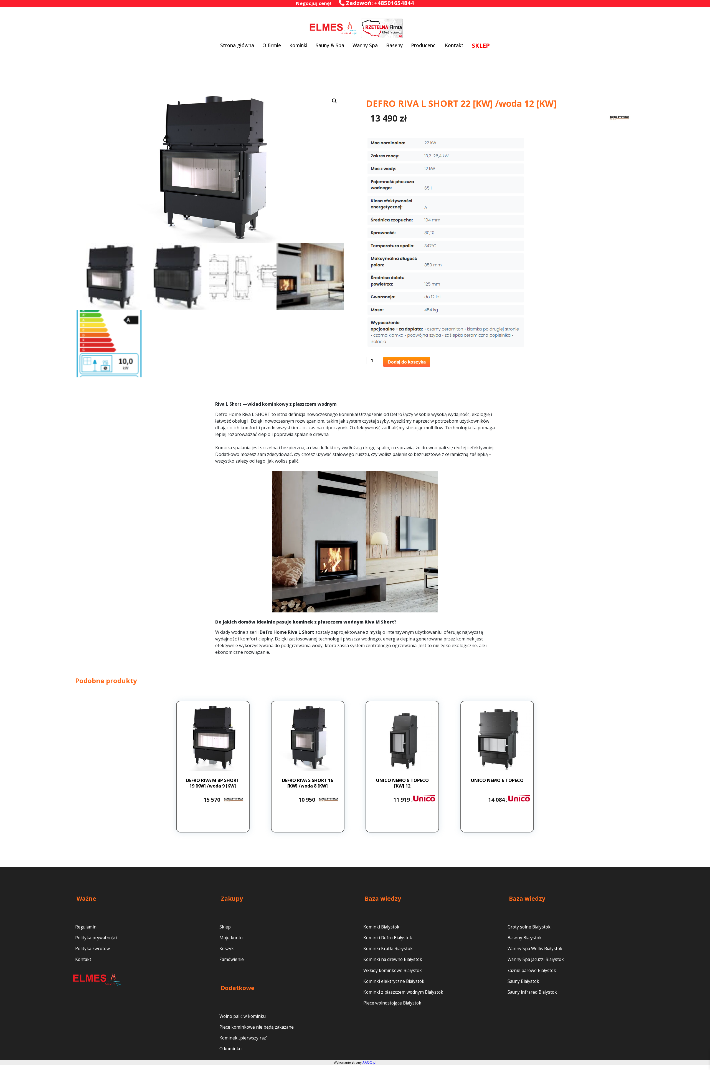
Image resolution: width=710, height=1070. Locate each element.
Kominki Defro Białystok (387, 938)
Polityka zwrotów (92, 949)
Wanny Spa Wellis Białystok (535, 949)
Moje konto (231, 938)
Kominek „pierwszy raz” (243, 1038)
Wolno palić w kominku (242, 1016)
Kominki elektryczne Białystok (393, 981)
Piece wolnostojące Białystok (392, 1003)
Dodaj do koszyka (407, 362)
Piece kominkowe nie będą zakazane (256, 1027)
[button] (334, 101)
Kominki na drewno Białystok (392, 959)
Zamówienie (231, 959)
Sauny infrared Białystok (532, 992)
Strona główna (237, 45)
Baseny (394, 45)
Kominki (298, 45)
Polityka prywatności (96, 938)
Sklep (225, 927)
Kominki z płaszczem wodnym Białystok (403, 992)
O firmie (271, 45)
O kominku (230, 1049)
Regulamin (86, 927)
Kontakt (454, 45)
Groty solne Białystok (529, 927)
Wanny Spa (365, 45)
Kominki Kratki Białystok (388, 949)
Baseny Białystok (525, 938)
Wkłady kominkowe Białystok (392, 970)
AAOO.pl (369, 1062)
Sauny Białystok (523, 981)
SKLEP (481, 45)
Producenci (424, 45)
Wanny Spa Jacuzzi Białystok (536, 959)
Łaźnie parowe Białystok (532, 970)
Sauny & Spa (330, 45)
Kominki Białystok (381, 927)
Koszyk (226, 949)
